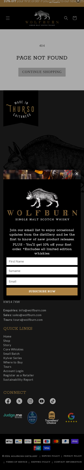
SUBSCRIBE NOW (42, 291)
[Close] (76, 173)
